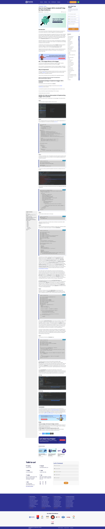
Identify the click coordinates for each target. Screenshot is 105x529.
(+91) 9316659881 (29, 472)
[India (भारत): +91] (69, 19)
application (56, 121)
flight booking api (70, 77)
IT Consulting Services (33, 506)
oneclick (69, 73)
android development (55, 409)
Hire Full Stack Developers (70, 502)
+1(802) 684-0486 (43, 472)
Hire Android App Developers (70, 497)
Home (40, 4)
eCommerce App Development (46, 506)
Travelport (69, 79)
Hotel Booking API (70, 60)
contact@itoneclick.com (44, 467)
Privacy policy (66, 527)
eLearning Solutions (70, 69)
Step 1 (27, 221)
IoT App (69, 58)
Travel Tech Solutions (57, 496)
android (43, 72)
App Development (44, 496)
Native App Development (45, 501)
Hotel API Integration (70, 62)
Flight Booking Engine (71, 57)
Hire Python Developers (69, 505)
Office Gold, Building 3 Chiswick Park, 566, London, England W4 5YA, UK (45, 477)
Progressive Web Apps (45, 504)
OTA (68, 78)
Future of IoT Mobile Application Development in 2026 (43, 455)
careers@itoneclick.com (30, 484)
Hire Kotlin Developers (69, 501)
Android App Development (45, 497)
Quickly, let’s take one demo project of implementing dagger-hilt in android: (31, 220)
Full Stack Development (33, 502)
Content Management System (72, 74)
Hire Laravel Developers (69, 504)
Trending (69, 52)
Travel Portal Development (58, 497)
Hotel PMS (69, 66)
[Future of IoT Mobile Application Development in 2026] (43, 451)
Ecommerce (69, 44)
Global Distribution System (58, 506)
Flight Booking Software (57, 504)
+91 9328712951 (29, 483)
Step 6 (28, 225)
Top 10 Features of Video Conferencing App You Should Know (52, 455)
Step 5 (28, 224)
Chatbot (69, 53)
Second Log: (29, 228)
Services (69, 45)
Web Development (32, 496)
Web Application (70, 41)
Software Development (33, 497)
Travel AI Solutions (70, 65)
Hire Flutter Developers (69, 500)
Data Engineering (32, 505)
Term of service (60, 527)
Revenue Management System (72, 75)
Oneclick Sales (28, 467)
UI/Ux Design (69, 61)
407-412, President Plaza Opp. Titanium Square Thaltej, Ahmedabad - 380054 (31, 477)
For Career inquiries (29, 486)
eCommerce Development (33, 501)
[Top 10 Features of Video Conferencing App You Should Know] (52, 451)
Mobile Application (43, 4)
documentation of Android (43, 268)
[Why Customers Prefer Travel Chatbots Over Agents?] (62, 451)
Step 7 (28, 226)
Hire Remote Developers (69, 506)
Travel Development (70, 36)
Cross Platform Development (34, 504)
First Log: (28, 227)
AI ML (68, 56)
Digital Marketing (70, 48)
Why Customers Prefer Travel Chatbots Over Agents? (61, 455)
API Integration (70, 49)
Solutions (45, 6)
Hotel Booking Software (57, 502)
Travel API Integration (57, 505)
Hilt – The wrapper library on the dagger (31, 215)
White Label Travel (56, 500)
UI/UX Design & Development (34, 500)
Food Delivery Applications (71, 54)
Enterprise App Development (46, 505)
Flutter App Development (45, 502)
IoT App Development (45, 500)
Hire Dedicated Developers (70, 496)
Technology (69, 39)
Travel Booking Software (57, 501)
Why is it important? (29, 216)
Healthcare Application (71, 70)
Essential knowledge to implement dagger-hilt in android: (31, 217)
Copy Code (64, 124)
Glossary (71, 527)
